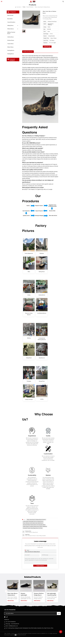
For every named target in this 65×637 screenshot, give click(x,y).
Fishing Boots (10, 53)
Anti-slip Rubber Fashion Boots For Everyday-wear (34, 524)
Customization (48, 453)
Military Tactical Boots (11, 33)
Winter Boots (10, 28)
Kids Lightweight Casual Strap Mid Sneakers (38, 594)
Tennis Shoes (10, 43)
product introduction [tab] (28, 51)
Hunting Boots (10, 50)
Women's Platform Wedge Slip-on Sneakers (25, 594)
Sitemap (8, 633)
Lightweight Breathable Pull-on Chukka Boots (33, 521)
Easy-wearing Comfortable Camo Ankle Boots (33, 523)
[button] (59, 591)
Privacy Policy (14, 633)
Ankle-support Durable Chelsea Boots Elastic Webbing (35, 526)
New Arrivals (10, 15)
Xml (18, 633)
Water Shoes (10, 47)
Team (32, 503)
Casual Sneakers (11, 22)
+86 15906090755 (15, 623)
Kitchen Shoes (10, 40)
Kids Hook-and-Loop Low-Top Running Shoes (51, 594)
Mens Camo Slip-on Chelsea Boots (32, 551)
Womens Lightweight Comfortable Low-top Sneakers (12, 594)
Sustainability (32, 475)
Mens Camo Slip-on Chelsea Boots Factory (36, 519)
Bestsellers (10, 18)
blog (5, 633)
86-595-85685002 (12, 621)
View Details (10, 600)
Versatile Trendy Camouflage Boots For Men (32, 528)
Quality (48, 435)
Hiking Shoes (10, 25)
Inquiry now (46, 46)
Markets (48, 475)
